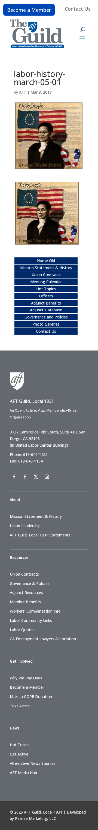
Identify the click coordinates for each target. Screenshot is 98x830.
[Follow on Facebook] (14, 476)
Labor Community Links (31, 620)
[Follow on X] (36, 476)
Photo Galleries (46, 324)
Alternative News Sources (33, 763)
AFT (22, 92)
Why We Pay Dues (26, 677)
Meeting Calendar (46, 281)
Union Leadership (25, 525)
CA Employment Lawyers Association (43, 638)
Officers (46, 295)
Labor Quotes (22, 629)
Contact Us (78, 8)
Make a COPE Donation (31, 696)
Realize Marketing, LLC (35, 818)
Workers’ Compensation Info (35, 611)
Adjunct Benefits (46, 303)
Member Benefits (25, 601)
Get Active (19, 754)
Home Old (46, 260)
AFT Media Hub (23, 772)
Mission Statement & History (46, 267)
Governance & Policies (30, 583)
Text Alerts (20, 705)
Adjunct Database (46, 309)
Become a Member (29, 10)
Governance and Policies (46, 317)
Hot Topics (46, 288)
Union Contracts (46, 274)
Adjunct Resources (26, 592)
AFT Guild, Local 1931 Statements (40, 535)
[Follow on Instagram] (46, 476)
